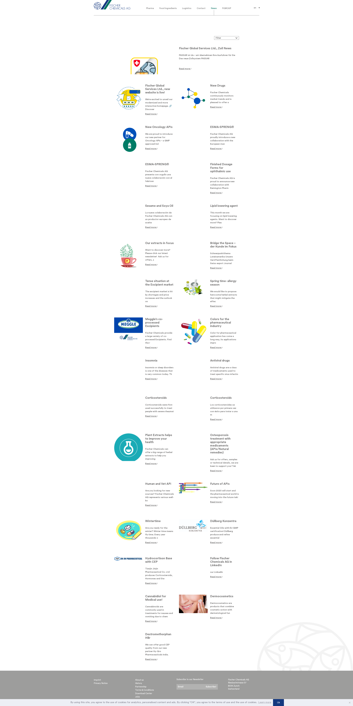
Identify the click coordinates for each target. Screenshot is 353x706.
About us (139, 680)
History (138, 683)
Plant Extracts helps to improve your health (158, 438)
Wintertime (153, 521)
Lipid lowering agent (224, 205)
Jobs (137, 697)
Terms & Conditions (144, 690)
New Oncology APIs (159, 127)
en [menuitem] (255, 8)
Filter (219, 38)
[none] (256, 8)
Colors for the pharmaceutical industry (220, 323)
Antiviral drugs (220, 360)
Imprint (97, 680)
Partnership (140, 687)
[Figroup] (116, 5)
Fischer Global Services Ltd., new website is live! (157, 89)
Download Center (143, 693)
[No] (349, 702)
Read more (185, 69)
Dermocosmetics (221, 596)
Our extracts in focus (159, 243)
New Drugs (217, 85)
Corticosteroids (156, 397)
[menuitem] (256, 8)
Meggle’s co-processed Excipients (154, 323)
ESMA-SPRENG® (222, 127)
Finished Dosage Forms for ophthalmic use (221, 168)
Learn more (264, 702)
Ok (278, 702)
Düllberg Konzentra (223, 521)
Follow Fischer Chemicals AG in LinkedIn (221, 562)
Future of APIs (220, 483)
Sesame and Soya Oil (159, 205)
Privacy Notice (101, 683)
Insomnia (151, 360)
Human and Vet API (158, 483)
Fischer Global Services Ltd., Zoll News (205, 48)
